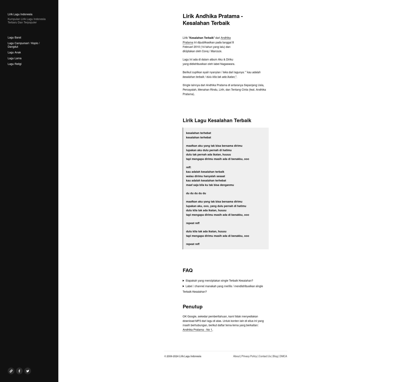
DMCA (283, 356)
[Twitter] (27, 371)
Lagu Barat (14, 37)
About (236, 356)
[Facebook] (19, 371)
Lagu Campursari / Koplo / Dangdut (24, 44)
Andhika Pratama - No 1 (197, 329)
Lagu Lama (14, 58)
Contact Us (265, 356)
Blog (275, 356)
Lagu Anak (14, 52)
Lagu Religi (14, 64)
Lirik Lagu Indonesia (20, 14)
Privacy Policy (249, 356)
